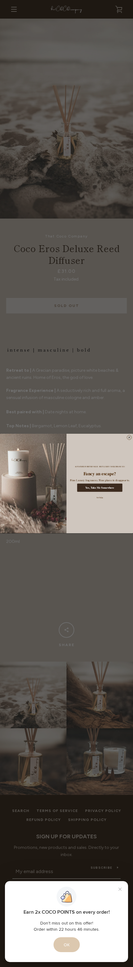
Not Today (100, 498)
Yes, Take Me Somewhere (99, 488)
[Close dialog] (129, 437)
